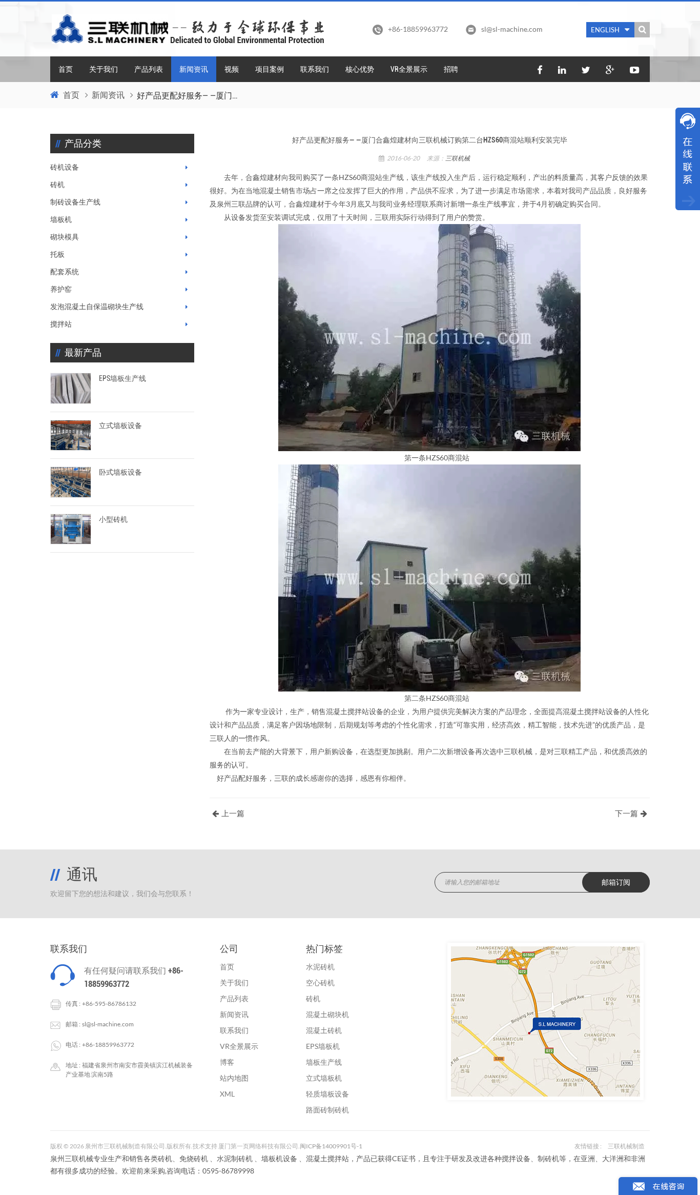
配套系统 (64, 272)
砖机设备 (64, 167)
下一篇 (626, 813)
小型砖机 (113, 519)
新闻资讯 (193, 69)
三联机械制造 (626, 1146)
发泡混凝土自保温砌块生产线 (96, 306)
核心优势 (359, 69)
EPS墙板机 (323, 1046)
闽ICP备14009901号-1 (331, 1146)
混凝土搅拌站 (327, 1158)
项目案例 (269, 69)
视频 (231, 69)
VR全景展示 (408, 69)
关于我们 (103, 69)
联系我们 (314, 69)
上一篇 (232, 813)
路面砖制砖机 (327, 1109)
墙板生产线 (324, 1062)
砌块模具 (64, 237)
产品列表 (148, 69)
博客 (227, 1062)
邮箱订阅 (616, 882)
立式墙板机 (324, 1078)
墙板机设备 (279, 1158)
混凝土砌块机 (327, 1014)
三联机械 (457, 158)
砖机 (57, 184)
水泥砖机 (320, 966)
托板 (57, 254)
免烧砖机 (193, 1158)
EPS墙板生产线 (122, 378)
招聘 (451, 69)
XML (227, 1093)
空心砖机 (320, 982)
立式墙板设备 (120, 425)
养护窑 (61, 289)
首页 (65, 69)
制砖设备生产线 (75, 202)
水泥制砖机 (235, 1158)
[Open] (687, 159)
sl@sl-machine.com (512, 29)
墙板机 (61, 219)
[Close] (687, 216)
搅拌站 (61, 324)
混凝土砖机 (324, 1030)
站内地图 (234, 1078)
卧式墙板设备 (120, 472)
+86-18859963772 (108, 1044)
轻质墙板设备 (327, 1093)
